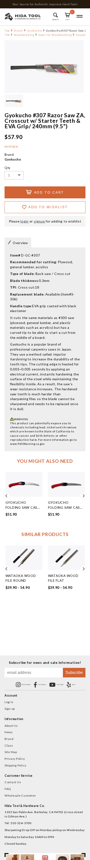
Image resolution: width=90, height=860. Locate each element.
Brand (18, 30)
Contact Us (13, 782)
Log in (9, 702)
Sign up (10, 708)
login (24, 221)
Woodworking (24, 34)
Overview (20, 243)
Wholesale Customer (20, 795)
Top (7, 30)
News (9, 732)
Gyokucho (34, 30)
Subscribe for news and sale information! (45, 662)
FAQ (8, 789)
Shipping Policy (15, 765)
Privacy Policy (15, 758)
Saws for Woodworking (55, 34)
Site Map (11, 752)
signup (39, 221)
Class (9, 745)
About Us (11, 725)
